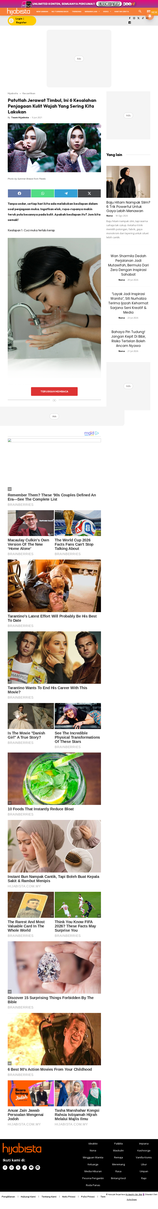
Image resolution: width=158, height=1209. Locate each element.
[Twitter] (138, 18)
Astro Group (132, 1199)
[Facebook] (130, 18)
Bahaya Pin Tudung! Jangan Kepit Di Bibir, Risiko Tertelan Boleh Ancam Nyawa (128, 339)
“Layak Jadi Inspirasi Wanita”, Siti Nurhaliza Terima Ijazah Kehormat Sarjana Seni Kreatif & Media (128, 303)
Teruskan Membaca (54, 391)
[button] (140, 12)
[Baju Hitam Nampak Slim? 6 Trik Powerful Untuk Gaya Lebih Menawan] (128, 182)
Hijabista (13, 93)
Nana (109, 215)
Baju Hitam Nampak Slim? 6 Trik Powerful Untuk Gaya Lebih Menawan (128, 206)
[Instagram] (134, 18)
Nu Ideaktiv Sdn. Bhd (134, 1194)
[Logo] (18, 11)
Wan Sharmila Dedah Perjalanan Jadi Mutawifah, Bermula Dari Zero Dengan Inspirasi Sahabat (128, 265)
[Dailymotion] (130, 23)
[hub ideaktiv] (148, 11)
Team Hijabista (20, 117)
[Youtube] (31, 1167)
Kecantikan (29, 93)
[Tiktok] (143, 18)
